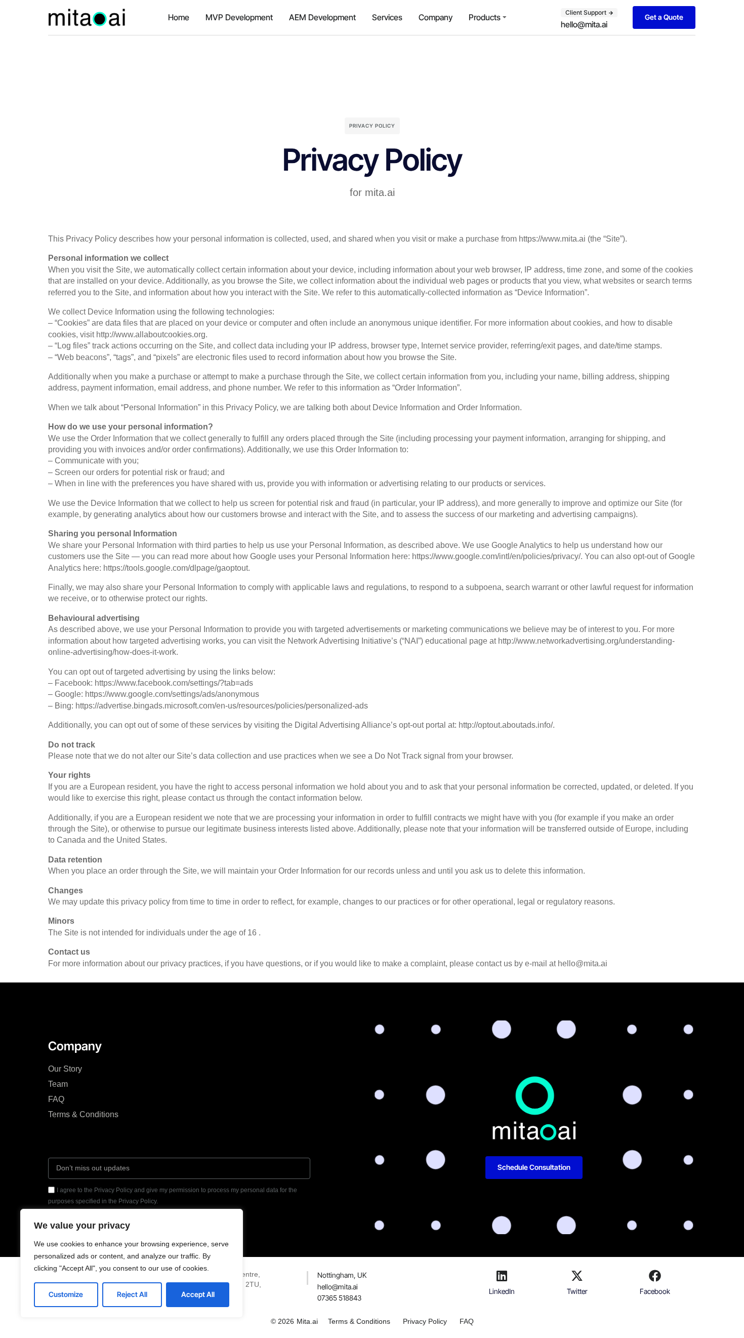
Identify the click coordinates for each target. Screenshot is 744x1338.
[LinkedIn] (501, 1276)
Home (178, 17)
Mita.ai (307, 1321)
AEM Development (322, 17)
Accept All (198, 1294)
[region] (131, 1263)
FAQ (56, 1099)
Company (435, 17)
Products (485, 17)
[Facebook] (655, 1276)
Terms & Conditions (83, 1114)
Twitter (577, 1291)
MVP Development (239, 17)
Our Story (65, 1069)
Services (387, 17)
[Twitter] (577, 1276)
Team (58, 1084)
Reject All (132, 1294)
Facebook (655, 1291)
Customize (66, 1294)
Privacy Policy (425, 1321)
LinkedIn (502, 1291)
